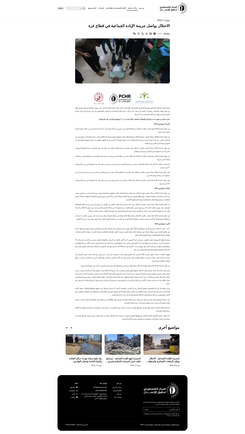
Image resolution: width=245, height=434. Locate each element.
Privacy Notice (70, 424)
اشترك (146, 409)
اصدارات (101, 8)
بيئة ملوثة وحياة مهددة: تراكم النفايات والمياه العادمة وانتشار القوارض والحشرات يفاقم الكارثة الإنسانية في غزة (85, 360)
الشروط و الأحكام (82, 424)
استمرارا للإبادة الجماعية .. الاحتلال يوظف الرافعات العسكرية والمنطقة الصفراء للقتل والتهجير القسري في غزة (162, 360)
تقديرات (136, 246)
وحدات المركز (116, 387)
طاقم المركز (117, 390)
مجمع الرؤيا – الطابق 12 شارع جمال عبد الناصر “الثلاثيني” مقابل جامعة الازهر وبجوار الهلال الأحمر (94, 396)
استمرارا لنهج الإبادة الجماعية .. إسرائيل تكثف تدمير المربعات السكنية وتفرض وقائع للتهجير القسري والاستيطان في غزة (123, 360)
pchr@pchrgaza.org (100, 387)
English (60, 8)
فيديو (95, 140)
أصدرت (167, 228)
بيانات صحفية (132, 8)
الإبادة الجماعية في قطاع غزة (116, 8)
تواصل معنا (117, 397)
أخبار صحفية (92, 8)
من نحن (141, 8)
